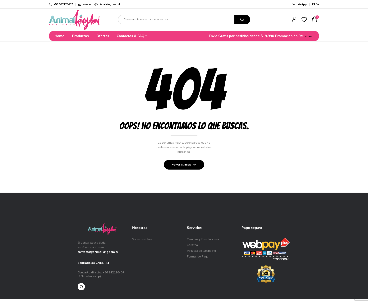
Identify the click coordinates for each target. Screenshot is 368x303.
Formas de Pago (198, 256)
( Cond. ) (309, 36)
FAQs (315, 4)
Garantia (192, 245)
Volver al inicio (182, 164)
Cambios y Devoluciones (203, 239)
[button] (314, 19)
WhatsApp (299, 4)
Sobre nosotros (142, 239)
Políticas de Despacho (201, 251)
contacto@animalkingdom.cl (101, 4)
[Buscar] (242, 19)
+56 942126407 (63, 4)
